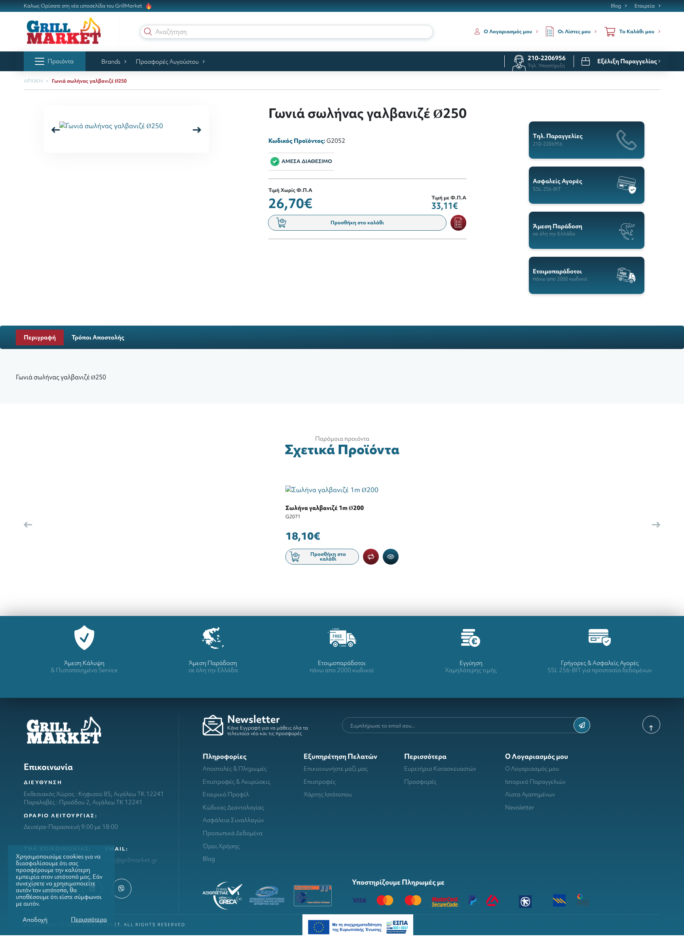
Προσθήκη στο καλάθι (357, 222)
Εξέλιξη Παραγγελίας (627, 61)
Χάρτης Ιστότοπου (328, 794)
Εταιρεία (645, 6)
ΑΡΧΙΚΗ (33, 81)
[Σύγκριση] (371, 557)
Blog (616, 6)
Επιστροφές (320, 781)
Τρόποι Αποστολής (98, 337)
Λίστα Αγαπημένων (530, 794)
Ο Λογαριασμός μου (532, 768)
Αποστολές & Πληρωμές (235, 768)
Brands (110, 61)
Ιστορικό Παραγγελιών (535, 781)
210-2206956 (547, 58)
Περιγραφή (40, 337)
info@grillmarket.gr (131, 860)
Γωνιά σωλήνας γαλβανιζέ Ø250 (89, 81)
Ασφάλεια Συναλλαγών (233, 820)
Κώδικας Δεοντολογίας (233, 807)
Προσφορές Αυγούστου (167, 61)
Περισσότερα (89, 919)
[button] (148, 32)
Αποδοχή (35, 919)
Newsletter (519, 807)
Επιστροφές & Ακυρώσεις (236, 781)
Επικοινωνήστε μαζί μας (336, 768)
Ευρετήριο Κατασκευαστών (440, 768)
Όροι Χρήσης (221, 846)
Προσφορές (420, 781)
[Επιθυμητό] (458, 223)
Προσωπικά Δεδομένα (232, 833)
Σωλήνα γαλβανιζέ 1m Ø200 (324, 508)
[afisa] (357, 926)
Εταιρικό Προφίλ (226, 794)
